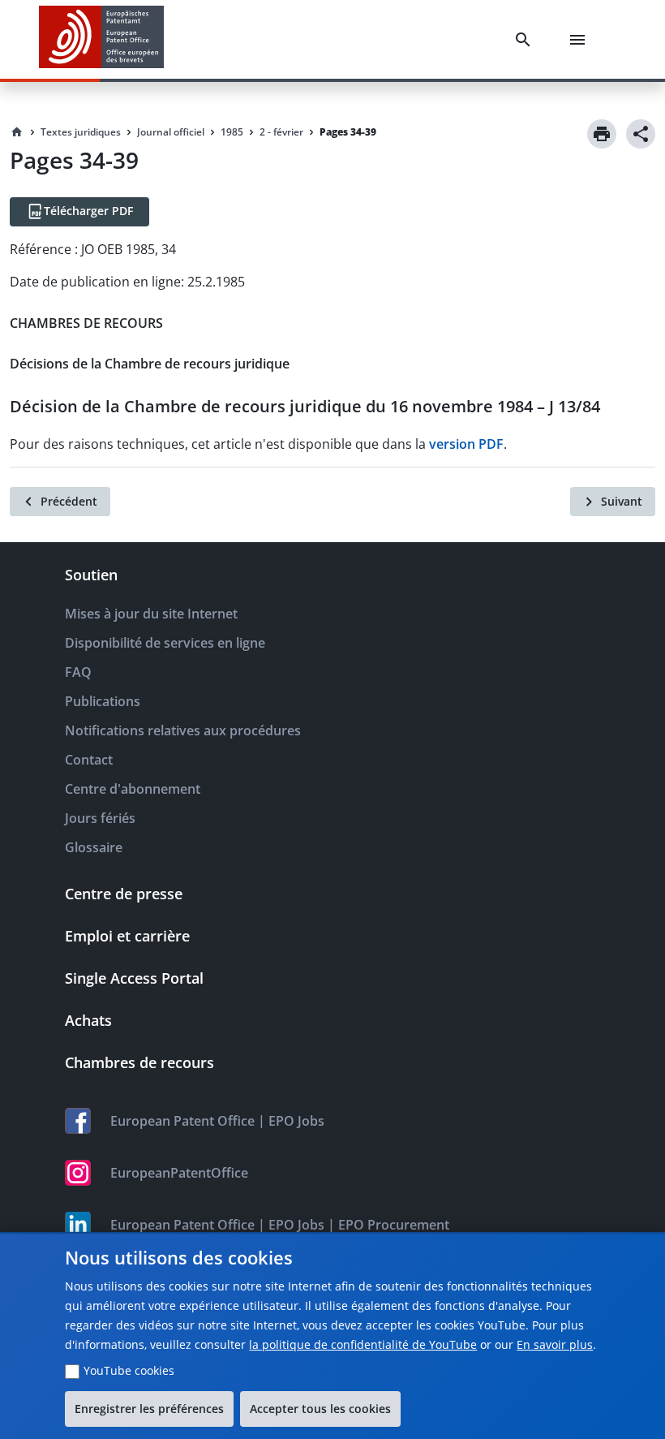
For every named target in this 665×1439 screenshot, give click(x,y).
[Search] (526, 39)
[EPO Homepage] (101, 39)
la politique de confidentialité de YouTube (363, 1344)
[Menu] (580, 39)
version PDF (466, 444)
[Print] (601, 134)
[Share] (640, 134)
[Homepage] (17, 132)
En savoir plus (555, 1344)
